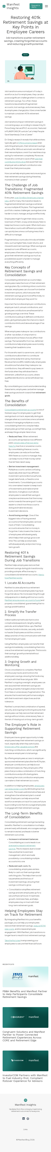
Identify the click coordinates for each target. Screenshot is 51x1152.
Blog (25, 54)
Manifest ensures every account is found (23, 600)
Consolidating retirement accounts (20, 410)
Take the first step (12, 940)
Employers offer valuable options (20, 747)
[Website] (27, 1118)
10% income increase (27, 143)
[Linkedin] (23, 1118)
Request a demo (36, 6)
